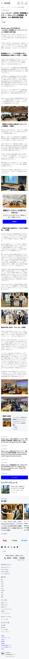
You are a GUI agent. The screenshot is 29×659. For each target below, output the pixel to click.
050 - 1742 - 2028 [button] (16, 558)
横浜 (2, 582)
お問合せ (2, 649)
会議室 (2, 611)
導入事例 (3, 625)
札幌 (2, 586)
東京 (2, 579)
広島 (2, 594)
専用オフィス (4, 602)
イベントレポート (5, 631)
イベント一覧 (4, 619)
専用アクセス (4, 605)
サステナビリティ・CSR (5, 637)
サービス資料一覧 (5, 573)
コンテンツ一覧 (5, 622)
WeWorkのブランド (5, 567)
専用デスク (3, 607)
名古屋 (2, 590)
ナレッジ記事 (4, 629)
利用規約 (2, 643)
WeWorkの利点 (4, 569)
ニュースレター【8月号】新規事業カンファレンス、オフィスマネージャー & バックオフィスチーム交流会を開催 (19, 421)
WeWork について (6, 564)
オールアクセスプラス (6, 609)
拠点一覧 (3, 577)
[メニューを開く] (2, 3)
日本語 (4, 551)
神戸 (2, 592)
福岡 (2, 597)
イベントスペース (5, 613)
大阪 (2, 584)
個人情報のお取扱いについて (6, 645)
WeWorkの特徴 (4, 571)
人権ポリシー (3, 639)
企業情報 (2, 635)
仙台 (2, 588)
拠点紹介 (3, 627)
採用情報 (2, 641)
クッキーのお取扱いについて (6, 647)
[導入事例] (12, 512)
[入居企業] (14, 540)
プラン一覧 (4, 600)
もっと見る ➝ (15, 429)
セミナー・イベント (6, 616)
